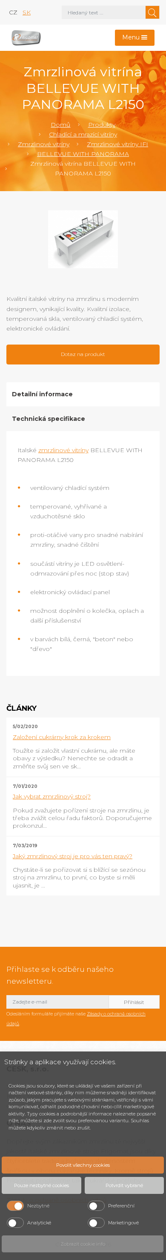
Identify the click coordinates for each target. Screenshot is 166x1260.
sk (27, 12)
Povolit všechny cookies (83, 1165)
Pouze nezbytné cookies (41, 1185)
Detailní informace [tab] (42, 394)
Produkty (101, 124)
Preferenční (121, 1206)
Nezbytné (38, 1206)
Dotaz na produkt (83, 354)
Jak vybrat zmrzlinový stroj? (52, 796)
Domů (60, 124)
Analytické (39, 1223)
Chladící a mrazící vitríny (83, 134)
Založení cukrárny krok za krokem (62, 737)
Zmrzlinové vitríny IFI (117, 144)
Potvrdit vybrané (124, 1185)
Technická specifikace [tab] (48, 419)
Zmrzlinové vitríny (43, 144)
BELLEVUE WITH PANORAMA (83, 154)
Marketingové (123, 1223)
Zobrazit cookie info (82, 1244)
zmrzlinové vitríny (63, 450)
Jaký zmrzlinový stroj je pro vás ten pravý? (72, 856)
